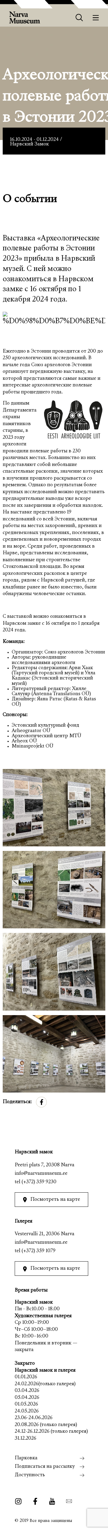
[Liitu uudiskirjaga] (67, 1501)
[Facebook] (35, 1501)
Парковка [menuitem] (26, 1458)
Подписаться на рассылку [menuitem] (45, 1466)
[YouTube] (52, 1501)
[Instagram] (20, 1501)
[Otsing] (79, 18)
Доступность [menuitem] (30, 1475)
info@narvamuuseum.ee (41, 1173)
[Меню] (96, 18)
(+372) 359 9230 (39, 1182)
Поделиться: (17, 1102)
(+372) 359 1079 (39, 1251)
